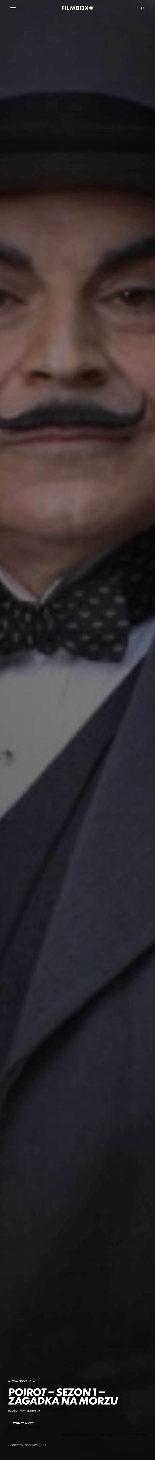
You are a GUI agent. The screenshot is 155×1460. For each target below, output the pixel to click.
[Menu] (13, 8)
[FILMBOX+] (77, 8)
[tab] (67, 1434)
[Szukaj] (142, 8)
